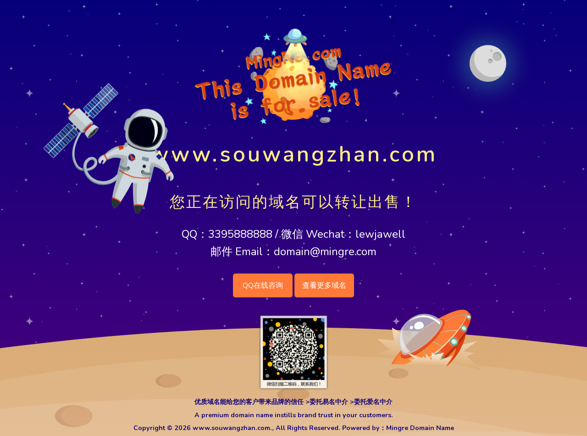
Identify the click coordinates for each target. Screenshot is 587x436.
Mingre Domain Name (420, 428)
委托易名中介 (329, 401)
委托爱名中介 (373, 401)
